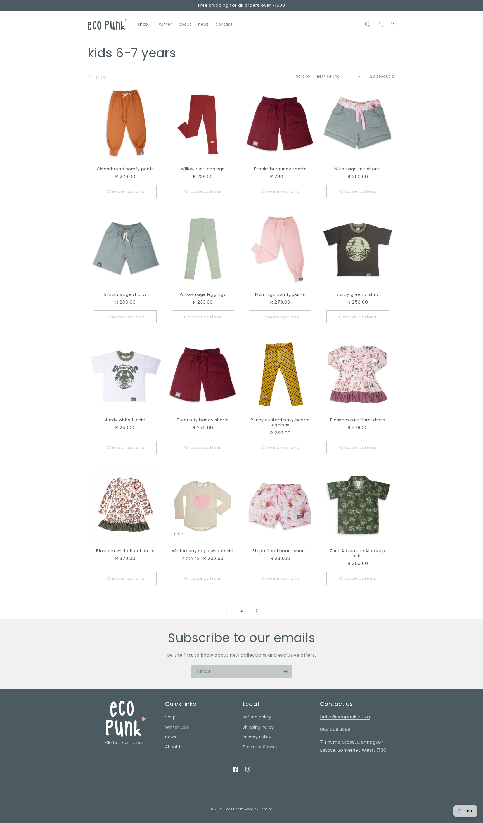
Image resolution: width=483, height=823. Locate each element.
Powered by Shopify (256, 809)
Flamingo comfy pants (280, 294)
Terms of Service (261, 746)
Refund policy (257, 717)
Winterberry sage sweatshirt (203, 550)
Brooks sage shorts (125, 294)
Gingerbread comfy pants (125, 168)
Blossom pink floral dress (357, 419)
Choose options (125, 191)
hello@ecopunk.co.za (345, 717)
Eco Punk (232, 809)
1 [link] (226, 610)
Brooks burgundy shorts (280, 168)
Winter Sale (177, 727)
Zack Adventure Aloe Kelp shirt (357, 553)
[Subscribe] (285, 671)
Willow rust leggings (202, 168)
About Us (174, 746)
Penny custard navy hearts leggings (280, 422)
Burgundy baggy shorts (203, 419)
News (170, 737)
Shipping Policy (258, 727)
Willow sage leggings (203, 294)
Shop (170, 717)
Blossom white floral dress (125, 550)
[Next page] (256, 610)
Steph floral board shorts (280, 550)
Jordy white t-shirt (125, 419)
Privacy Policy (257, 737)
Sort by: (303, 76)
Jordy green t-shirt (357, 294)
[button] (145, 24)
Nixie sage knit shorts (357, 168)
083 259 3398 (335, 729)
